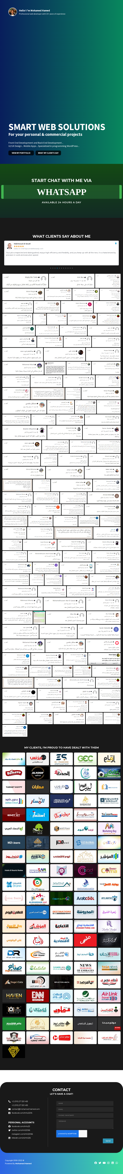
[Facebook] (95, 1163)
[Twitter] (100, 1163)
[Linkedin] (112, 1163)
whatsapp (61, 192)
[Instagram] (108, 1163)
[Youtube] (104, 1163)
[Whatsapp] (116, 1163)
